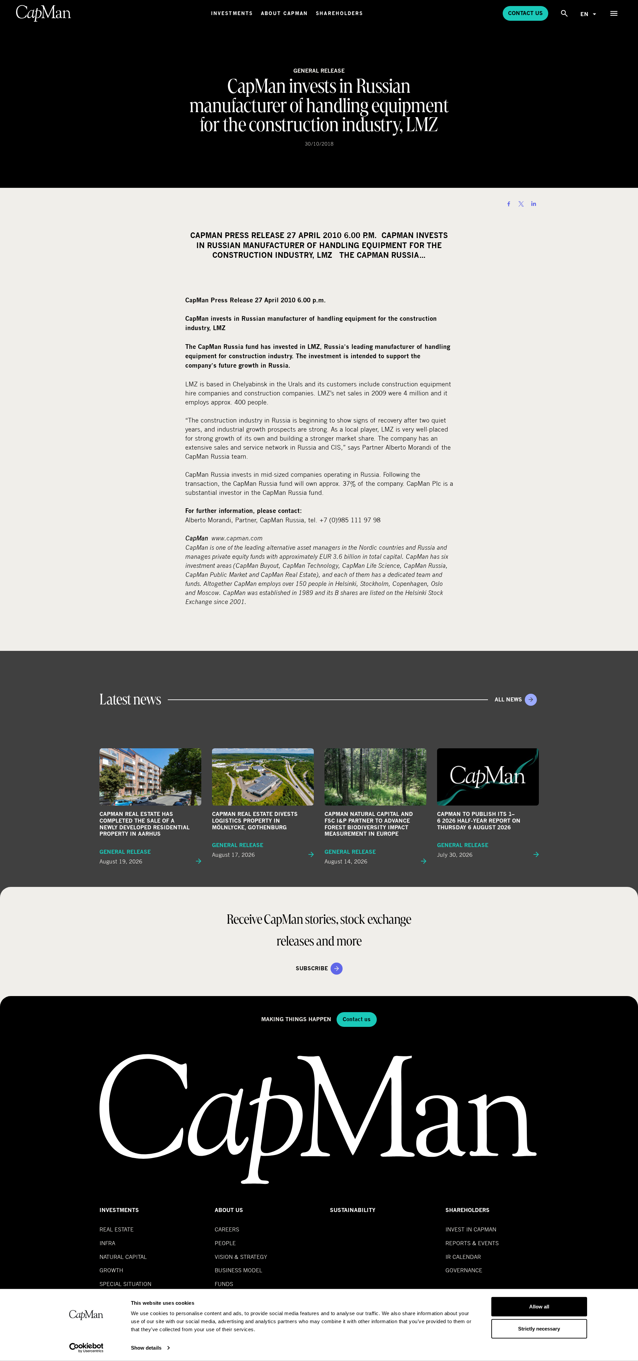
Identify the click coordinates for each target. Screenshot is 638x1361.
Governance (463, 1270)
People (225, 1242)
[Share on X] (521, 204)
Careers (227, 1229)
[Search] (564, 13)
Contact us (525, 13)
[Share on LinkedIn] (533, 204)
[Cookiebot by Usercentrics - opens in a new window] (86, 1348)
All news (508, 699)
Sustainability (352, 1210)
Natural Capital (123, 1256)
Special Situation (125, 1283)
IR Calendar (463, 1256)
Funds (224, 1283)
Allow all (539, 1306)
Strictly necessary (539, 1328)
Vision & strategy (241, 1256)
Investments (232, 13)
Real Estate (116, 1229)
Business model (238, 1270)
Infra (107, 1242)
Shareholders (339, 13)
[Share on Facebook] (508, 204)
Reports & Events (472, 1242)
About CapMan (284, 13)
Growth (111, 1270)
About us (229, 1210)
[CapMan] (43, 13)
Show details (146, 1348)
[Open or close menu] (614, 13)
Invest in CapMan (470, 1229)
